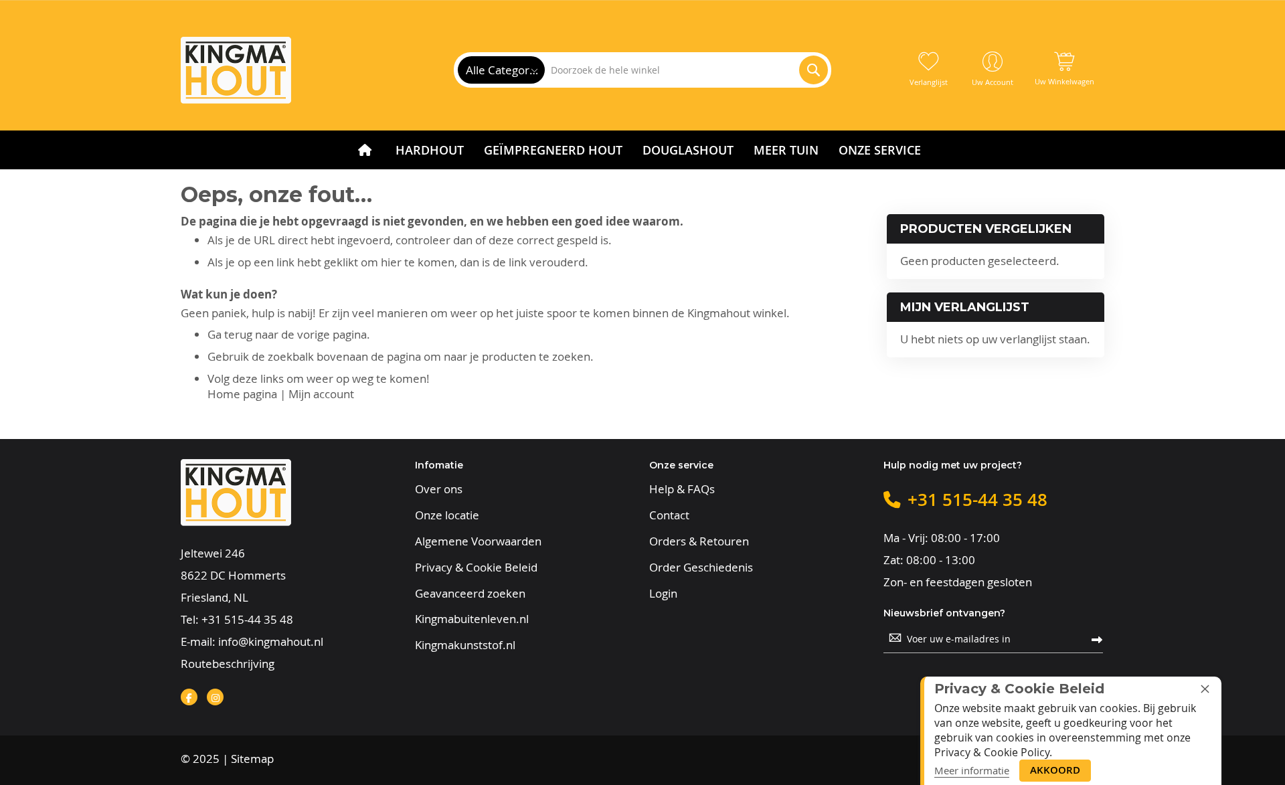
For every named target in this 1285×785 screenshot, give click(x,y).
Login (663, 593)
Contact (669, 515)
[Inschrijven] (1097, 639)
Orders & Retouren (699, 541)
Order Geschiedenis (701, 567)
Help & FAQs (682, 489)
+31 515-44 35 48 (247, 619)
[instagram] (215, 697)
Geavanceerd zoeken (470, 593)
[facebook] (189, 697)
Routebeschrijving (227, 663)
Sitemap (252, 758)
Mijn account (321, 394)
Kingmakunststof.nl (465, 645)
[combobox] (685, 70)
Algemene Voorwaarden (478, 541)
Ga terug (229, 334)
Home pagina (242, 394)
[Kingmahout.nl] (236, 70)
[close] (1205, 689)
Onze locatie (447, 515)
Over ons (438, 489)
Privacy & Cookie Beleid (476, 567)
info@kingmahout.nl (270, 641)
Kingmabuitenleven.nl (472, 619)
